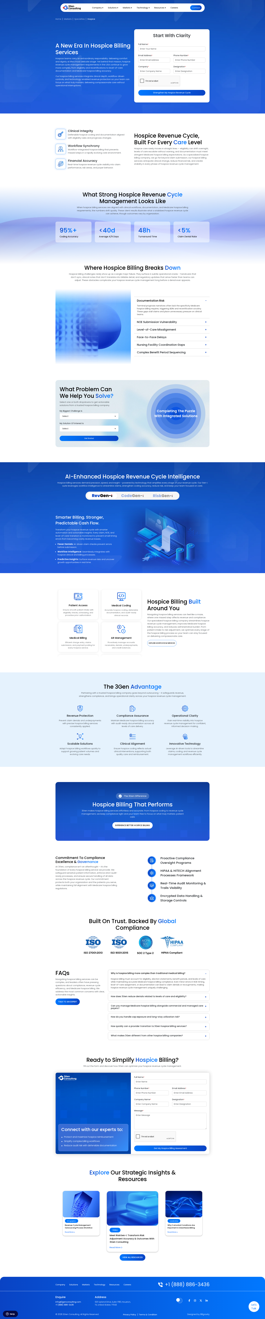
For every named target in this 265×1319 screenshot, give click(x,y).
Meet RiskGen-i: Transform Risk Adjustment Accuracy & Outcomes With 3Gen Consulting (80, 1228)
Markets (68, 19)
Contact (196, 7)
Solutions (73, 1284)
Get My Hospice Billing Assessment (170, 1148)
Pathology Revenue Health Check (182, 1225)
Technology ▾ (143, 7)
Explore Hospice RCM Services (162, 643)
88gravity (205, 1314)
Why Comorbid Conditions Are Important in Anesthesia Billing (127, 1237)
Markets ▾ (127, 7)
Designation (179, 66)
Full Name (143, 44)
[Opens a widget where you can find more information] (10, 1314)
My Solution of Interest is (72, 423)
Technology (99, 1284)
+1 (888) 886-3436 (187, 1284)
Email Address (145, 55)
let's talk (254, 1306)
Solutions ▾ (113, 7)
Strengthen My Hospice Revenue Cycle (172, 92)
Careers (174, 7)
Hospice (91, 19)
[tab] (102, 496)
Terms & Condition (148, 1314)
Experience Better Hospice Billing (132, 825)
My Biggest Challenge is (71, 411)
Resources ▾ (160, 7)
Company (143, 66)
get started (89, 438)
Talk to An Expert (67, 1001)
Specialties (79, 19)
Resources (114, 1284)
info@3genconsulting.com (68, 1302)
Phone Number (181, 55)
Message (139, 1110)
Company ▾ (97, 7)
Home (58, 19)
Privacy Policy (129, 1314)
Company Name (142, 1099)
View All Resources (132, 1257)
